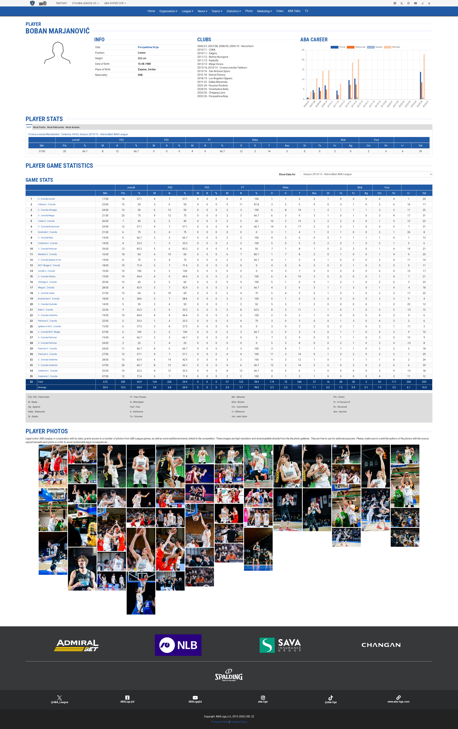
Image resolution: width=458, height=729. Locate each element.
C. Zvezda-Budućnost (48, 226)
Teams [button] (216, 11)
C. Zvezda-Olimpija (47, 210)
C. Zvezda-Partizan (47, 249)
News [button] (201, 11)
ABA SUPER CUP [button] (114, 3)
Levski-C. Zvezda (46, 271)
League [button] (186, 11)
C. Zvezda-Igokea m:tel (49, 260)
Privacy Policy (219, 721)
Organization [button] (167, 11)
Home (151, 11)
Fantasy (61, 3)
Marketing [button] (263, 11)
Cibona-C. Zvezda (46, 204)
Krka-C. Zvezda (45, 310)
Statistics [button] (233, 11)
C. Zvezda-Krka (45, 237)
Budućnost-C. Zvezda (48, 298)
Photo (249, 11)
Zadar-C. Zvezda (46, 221)
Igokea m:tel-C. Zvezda (49, 326)
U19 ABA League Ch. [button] (84, 3)
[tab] (29, 127)
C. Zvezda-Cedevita (47, 315)
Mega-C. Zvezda (46, 287)
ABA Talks (294, 11)
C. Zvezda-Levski (46, 199)
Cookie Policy (238, 721)
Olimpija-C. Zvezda (47, 282)
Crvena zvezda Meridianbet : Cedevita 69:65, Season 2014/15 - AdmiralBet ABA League (78, 134)
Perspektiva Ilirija (148, 47)
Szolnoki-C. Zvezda (47, 232)
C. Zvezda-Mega (46, 215)
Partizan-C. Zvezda (47, 321)
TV (306, 11)
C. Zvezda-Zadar (46, 293)
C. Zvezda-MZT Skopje (49, 332)
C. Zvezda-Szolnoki (47, 304)
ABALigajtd (195, 701)
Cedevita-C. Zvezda (47, 243)
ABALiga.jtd (127, 701)
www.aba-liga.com (399, 701)
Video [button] (280, 11)
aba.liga (263, 701)
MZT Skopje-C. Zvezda (49, 265)
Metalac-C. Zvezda (47, 254)
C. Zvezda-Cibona (46, 276)
